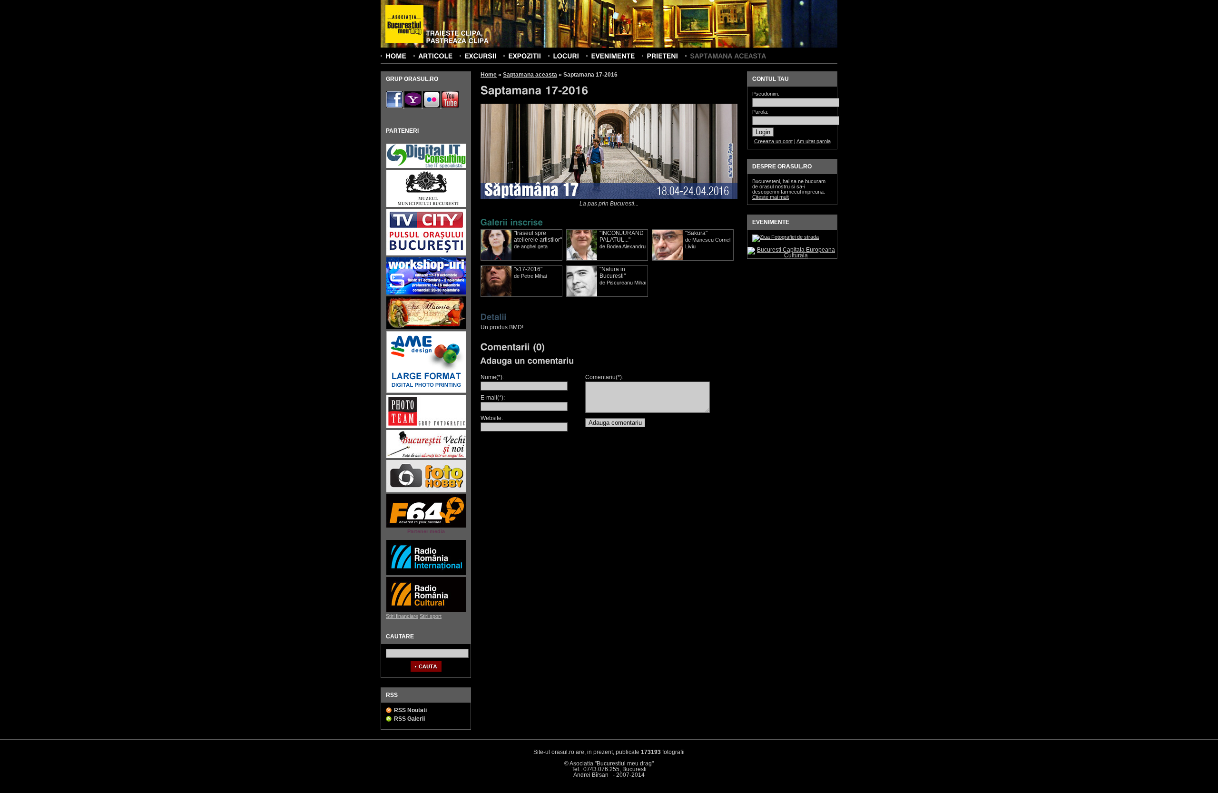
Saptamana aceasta (530, 74)
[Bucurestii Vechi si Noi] (426, 457)
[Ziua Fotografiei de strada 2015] (785, 237)
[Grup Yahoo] (413, 105)
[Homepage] (404, 24)
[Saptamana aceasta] (728, 55)
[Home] (395, 55)
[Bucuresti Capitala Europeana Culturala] (792, 255)
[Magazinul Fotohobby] (426, 491)
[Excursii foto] (480, 55)
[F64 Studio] (426, 526)
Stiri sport (431, 616)
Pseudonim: (765, 94)
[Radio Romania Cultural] (426, 611)
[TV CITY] (426, 254)
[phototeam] (426, 427)
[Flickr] (432, 105)
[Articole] (435, 55)
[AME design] (426, 392)
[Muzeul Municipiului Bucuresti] (426, 206)
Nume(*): (492, 377)
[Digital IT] (426, 167)
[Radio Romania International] (426, 574)
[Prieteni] (662, 55)
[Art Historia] (426, 328)
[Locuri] (566, 55)
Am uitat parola (813, 141)
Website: (492, 418)
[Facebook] (395, 105)
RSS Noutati (410, 710)
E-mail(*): (493, 397)
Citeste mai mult (770, 197)
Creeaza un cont (773, 141)
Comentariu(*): (604, 377)
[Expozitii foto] (524, 55)
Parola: (760, 112)
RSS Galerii (409, 719)
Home (489, 74)
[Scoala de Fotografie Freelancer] (426, 293)
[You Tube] (450, 105)
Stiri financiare (402, 616)
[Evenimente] (613, 55)
